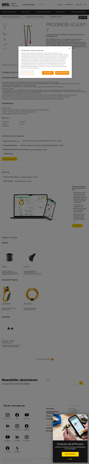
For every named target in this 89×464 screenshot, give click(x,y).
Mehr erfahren (70, 454)
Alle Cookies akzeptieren (62, 72)
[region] (45, 62)
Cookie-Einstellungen (27, 72)
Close (70, 459)
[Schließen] (69, 48)
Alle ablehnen (48, 72)
